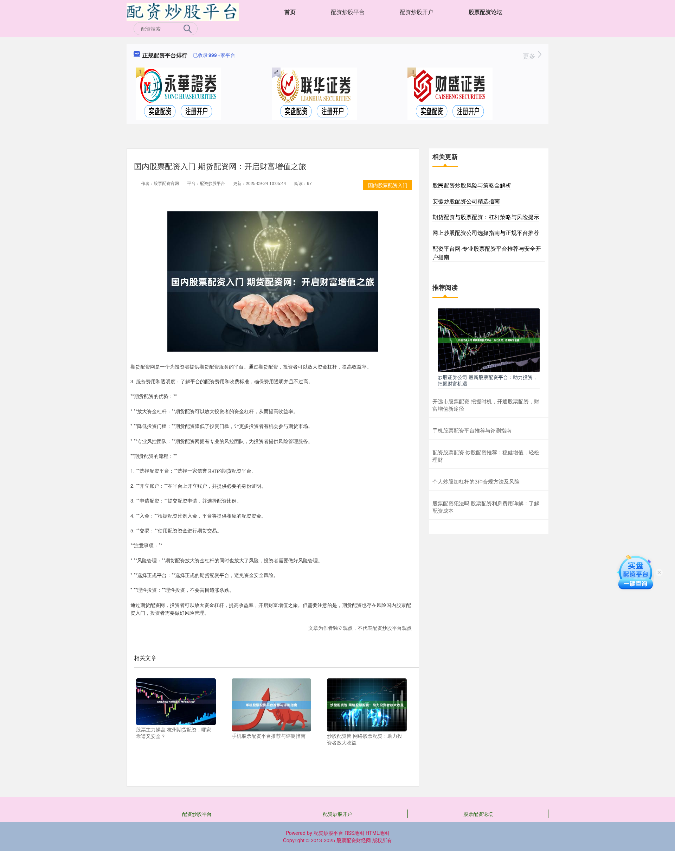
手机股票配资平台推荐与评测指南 (472, 430)
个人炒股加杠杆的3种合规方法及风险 (476, 481)
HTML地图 (377, 832)
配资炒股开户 (416, 12)
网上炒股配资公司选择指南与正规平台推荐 (485, 233)
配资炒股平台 (348, 12)
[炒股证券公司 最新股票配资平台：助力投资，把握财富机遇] (489, 339)
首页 (290, 12)
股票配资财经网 (353, 840)
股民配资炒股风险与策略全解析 (471, 185)
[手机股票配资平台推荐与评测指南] (271, 704)
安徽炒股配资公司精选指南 (466, 201)
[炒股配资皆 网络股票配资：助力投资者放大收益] (367, 704)
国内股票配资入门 (387, 184)
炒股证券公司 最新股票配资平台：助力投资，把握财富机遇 (488, 380)
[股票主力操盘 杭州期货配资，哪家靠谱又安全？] (176, 700)
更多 (530, 55)
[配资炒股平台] (183, 11)
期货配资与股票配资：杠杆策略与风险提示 (485, 217)
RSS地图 (354, 832)
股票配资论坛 (485, 12)
